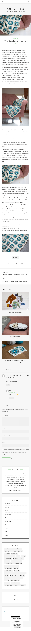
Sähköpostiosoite (6, 436)
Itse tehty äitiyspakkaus (15, 312)
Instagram (15, 599)
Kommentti (5, 415)
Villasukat (17, 585)
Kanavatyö (7, 553)
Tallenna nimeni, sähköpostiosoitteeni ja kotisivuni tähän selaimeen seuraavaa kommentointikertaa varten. (15, 452)
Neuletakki (7, 573)
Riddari (16, 577)
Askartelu (7, 548)
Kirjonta (7, 507)
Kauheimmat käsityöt (10, 556)
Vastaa (8, 384)
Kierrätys (23, 556)
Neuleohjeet (8, 514)
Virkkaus (15, 38)
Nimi (3, 429)
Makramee (16, 568)
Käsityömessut (18, 563)
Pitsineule (11, 577)
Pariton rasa (15, 8)
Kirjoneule (15, 558)
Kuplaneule (18, 560)
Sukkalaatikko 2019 (15, 580)
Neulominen (8, 521)
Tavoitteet (7, 582)
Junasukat (20, 551)
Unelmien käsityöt (15, 582)
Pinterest (17, 599)
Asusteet (13, 548)
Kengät (17, 556)
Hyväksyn (17, 627)
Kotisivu (4, 442)
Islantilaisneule (8, 551)
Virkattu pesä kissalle (15, 336)
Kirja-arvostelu (8, 558)
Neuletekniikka (8, 517)
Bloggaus (19, 548)
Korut (6, 510)
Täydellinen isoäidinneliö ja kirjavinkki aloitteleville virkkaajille (15, 361)
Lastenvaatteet (8, 568)
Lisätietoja (18, 625)
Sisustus (7, 528)
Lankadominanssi (9, 565)
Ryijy (21, 577)
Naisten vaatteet (8, 570)
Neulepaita (16, 570)
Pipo (6, 577)
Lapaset (16, 565)
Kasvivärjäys (8, 503)
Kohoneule (7, 560)
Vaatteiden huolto (9, 585)
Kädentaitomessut (9, 563)
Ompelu (7, 524)
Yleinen (7, 535)
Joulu (15, 551)
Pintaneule (21, 575)
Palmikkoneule (13, 575)
